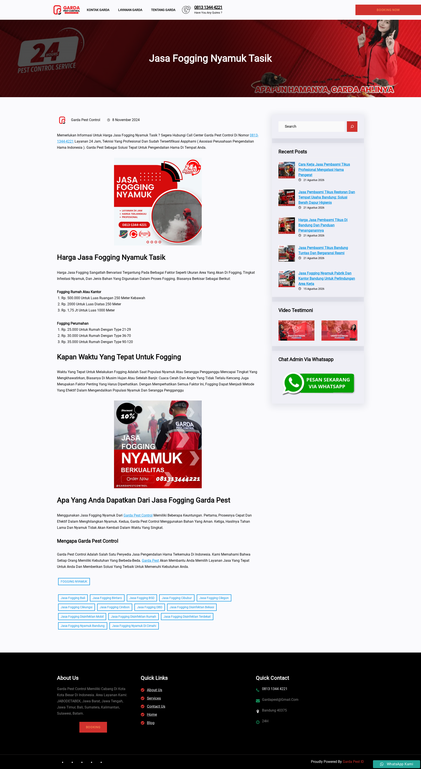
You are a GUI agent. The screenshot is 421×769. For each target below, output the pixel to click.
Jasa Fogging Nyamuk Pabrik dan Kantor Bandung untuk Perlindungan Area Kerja (326, 278)
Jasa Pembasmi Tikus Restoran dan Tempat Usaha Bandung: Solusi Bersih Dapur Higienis (326, 197)
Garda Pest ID (353, 762)
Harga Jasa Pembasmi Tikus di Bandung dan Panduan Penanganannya (323, 225)
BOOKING (93, 727)
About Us (154, 690)
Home (152, 714)
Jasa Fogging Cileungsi (76, 607)
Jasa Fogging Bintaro (107, 598)
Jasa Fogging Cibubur (177, 598)
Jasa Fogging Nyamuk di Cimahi (134, 626)
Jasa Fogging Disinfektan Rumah (133, 616)
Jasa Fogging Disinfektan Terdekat (187, 616)
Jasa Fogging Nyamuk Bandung (83, 626)
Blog (151, 723)
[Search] (352, 126)
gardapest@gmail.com (280, 699)
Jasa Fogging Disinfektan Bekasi (192, 607)
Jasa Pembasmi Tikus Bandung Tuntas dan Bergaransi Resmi (323, 250)
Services (154, 698)
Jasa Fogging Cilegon (214, 598)
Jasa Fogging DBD (149, 607)
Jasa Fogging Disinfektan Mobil (82, 616)
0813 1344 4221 (208, 7)
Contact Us (156, 706)
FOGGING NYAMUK (74, 581)
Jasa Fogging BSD (141, 598)
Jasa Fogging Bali (73, 598)
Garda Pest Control (138, 515)
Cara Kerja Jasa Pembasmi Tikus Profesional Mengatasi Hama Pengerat (324, 169)
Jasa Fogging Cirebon (115, 607)
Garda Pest (150, 560)
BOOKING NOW (388, 10)
